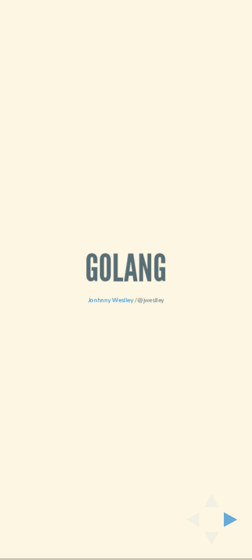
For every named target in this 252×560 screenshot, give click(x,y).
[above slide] (211, 497)
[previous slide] (189, 519)
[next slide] (234, 519)
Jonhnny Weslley (110, 300)
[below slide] (211, 542)
